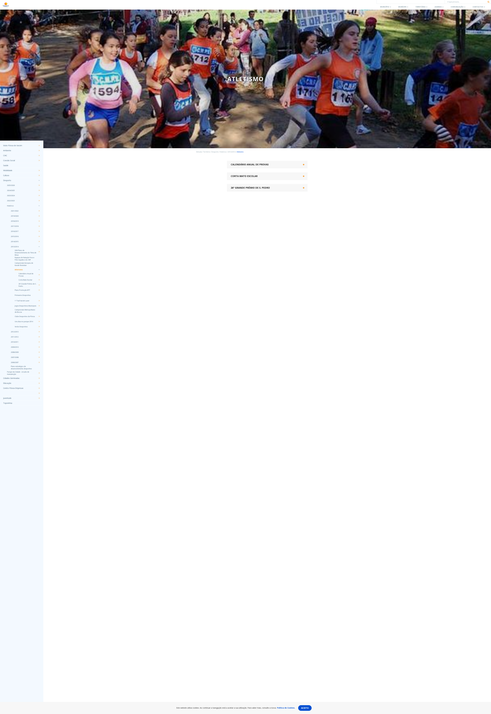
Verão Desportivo (21, 327)
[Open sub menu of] (39, 393)
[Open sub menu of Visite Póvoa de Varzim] (39, 145)
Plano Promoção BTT (22, 290)
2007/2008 (15, 357)
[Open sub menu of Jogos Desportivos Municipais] (39, 305)
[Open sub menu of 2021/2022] (39, 210)
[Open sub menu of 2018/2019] (39, 221)
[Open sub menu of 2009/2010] (39, 347)
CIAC (5, 155)
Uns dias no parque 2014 (24, 321)
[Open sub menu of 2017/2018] (39, 226)
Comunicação (457, 7)
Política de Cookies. (286, 708)
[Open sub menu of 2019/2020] (39, 216)
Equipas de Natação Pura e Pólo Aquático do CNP (24, 258)
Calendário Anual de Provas (26, 275)
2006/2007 (15, 362)
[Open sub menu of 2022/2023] (39, 200)
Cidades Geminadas (11, 378)
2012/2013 (15, 332)
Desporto (7, 180)
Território (420, 7)
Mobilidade (7, 170)
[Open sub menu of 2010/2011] (39, 341)
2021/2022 (15, 211)
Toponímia (7, 403)
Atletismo (19, 270)
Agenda (438, 7)
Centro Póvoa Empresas (13, 388)
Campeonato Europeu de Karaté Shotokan (24, 264)
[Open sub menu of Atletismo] (39, 269)
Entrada (199, 152)
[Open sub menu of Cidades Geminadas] (39, 378)
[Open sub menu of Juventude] (39, 398)
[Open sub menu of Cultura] (39, 175)
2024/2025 (11, 190)
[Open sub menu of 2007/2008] (39, 357)
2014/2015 (15, 241)
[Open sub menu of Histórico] (39, 205)
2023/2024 (11, 195)
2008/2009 (15, 352)
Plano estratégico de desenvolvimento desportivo (21, 367)
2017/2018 (15, 226)
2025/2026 (11, 185)
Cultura (6, 175)
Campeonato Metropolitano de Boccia (25, 311)
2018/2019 (15, 221)
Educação (7, 383)
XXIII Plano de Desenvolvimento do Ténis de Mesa (25, 252)
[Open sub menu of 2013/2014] (39, 246)
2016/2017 (15, 231)
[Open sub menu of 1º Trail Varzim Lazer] (39, 300)
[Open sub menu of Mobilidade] (39, 170)
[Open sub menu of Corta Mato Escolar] (39, 279)
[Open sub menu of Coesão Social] (39, 160)
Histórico (10, 206)
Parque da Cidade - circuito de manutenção (18, 373)
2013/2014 (15, 247)
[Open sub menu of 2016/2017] (39, 231)
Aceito (305, 708)
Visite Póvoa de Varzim (12, 145)
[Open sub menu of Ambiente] (39, 150)
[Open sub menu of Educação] (39, 383)
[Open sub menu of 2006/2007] (39, 362)
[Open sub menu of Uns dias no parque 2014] (39, 321)
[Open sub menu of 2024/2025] (39, 190)
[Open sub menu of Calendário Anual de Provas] (39, 274)
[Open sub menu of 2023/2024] (39, 195)
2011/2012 (15, 337)
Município (384, 7)
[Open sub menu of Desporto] (39, 180)
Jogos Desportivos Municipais (25, 306)
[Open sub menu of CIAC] (39, 155)
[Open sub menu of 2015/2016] (39, 236)
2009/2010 (15, 347)
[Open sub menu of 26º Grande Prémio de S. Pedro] (39, 285)
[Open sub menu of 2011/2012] (39, 336)
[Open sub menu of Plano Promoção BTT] (39, 290)
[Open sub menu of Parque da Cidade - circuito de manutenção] (39, 373)
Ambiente (7, 150)
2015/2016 (15, 236)
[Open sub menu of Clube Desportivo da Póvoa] (39, 316)
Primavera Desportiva (23, 295)
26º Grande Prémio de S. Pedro (27, 285)
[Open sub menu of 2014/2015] (39, 241)
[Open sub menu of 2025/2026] (39, 185)
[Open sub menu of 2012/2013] (39, 331)
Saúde (5, 165)
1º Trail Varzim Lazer (22, 301)
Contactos (478, 7)
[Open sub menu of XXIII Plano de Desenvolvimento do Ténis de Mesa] (39, 251)
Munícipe (402, 7)
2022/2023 (11, 201)
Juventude (7, 398)
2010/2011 (15, 342)
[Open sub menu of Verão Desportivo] (39, 326)
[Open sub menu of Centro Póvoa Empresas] (39, 388)
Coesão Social (9, 160)
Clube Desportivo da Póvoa (25, 316)
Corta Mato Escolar (25, 280)
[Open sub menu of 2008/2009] (39, 352)
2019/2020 (15, 216)
